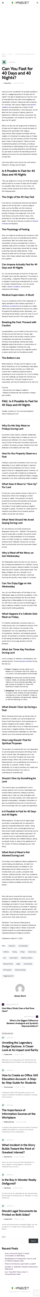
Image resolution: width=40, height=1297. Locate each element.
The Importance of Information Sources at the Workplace (18, 1113)
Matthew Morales (9, 1122)
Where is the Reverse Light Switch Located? (20, 1264)
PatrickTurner (8, 1157)
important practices (25, 661)
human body (32, 952)
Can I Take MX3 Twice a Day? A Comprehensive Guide (16, 1273)
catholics (6, 952)
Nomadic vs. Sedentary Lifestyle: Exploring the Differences (21, 1268)
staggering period (8, 976)
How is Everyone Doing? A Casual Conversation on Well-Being (17, 1255)
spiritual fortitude (20, 970)
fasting (14, 952)
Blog (10, 54)
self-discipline (7, 970)
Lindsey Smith (8, 1054)
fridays (22, 952)
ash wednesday (23, 946)
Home (3, 54)
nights (18, 964)
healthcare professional (10, 306)
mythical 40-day (8, 964)
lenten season (14, 958)
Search (4, 1237)
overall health (28, 964)
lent (4, 958)
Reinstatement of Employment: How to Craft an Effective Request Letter (20, 1260)
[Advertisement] (20, 26)
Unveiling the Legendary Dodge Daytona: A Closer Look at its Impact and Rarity (20, 1046)
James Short (7, 83)
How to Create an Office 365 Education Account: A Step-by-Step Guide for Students (20, 1079)
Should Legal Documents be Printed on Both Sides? (19, 1213)
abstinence (12, 946)
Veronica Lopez (8, 1087)
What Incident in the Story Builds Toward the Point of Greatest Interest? (18, 1148)
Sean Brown (7, 1188)
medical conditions (13, 286)
